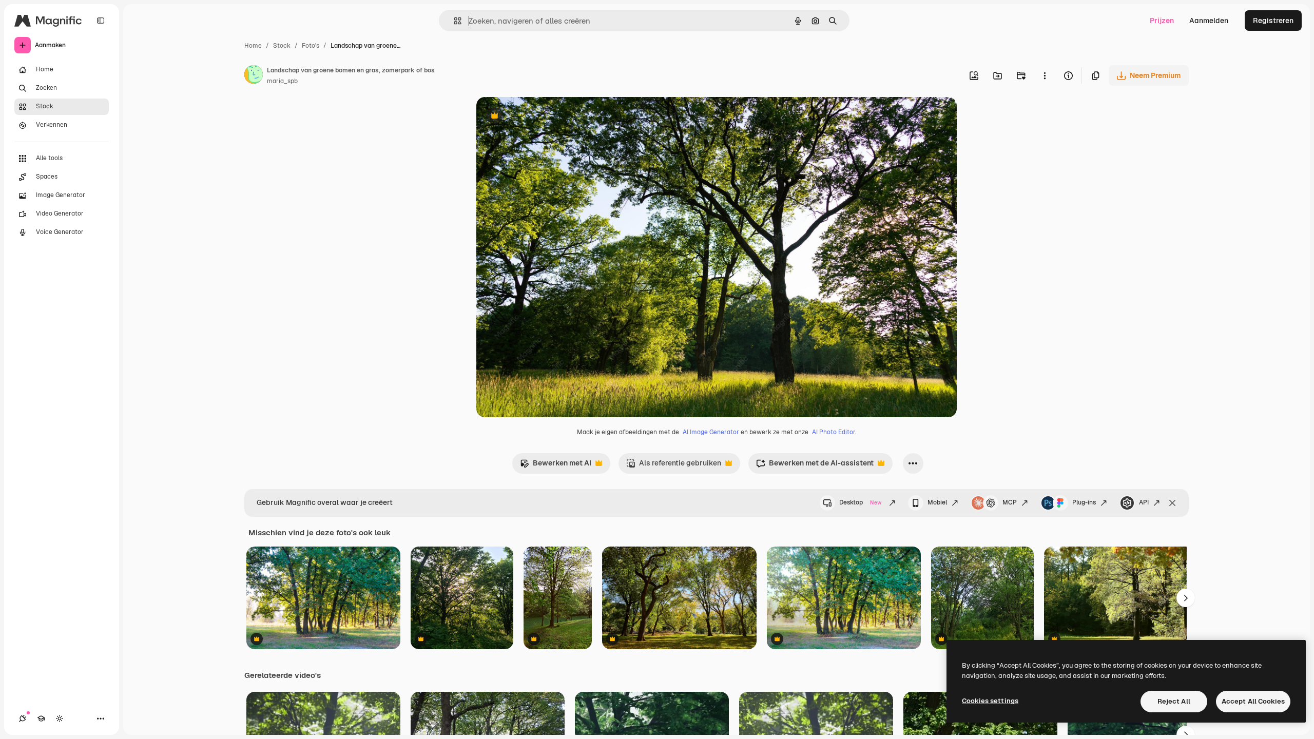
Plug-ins (1084, 502)
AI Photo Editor (833, 432)
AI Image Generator (711, 432)
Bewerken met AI (555, 465)
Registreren (1273, 20)
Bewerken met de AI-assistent (815, 465)
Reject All (1173, 701)
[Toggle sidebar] (100, 20)
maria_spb (282, 81)
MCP (1009, 502)
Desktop (860, 502)
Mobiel (937, 502)
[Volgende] (1185, 598)
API (1144, 502)
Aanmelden (1208, 20)
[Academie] (41, 718)
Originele (544, 117)
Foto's (310, 46)
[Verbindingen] (22, 718)
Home (253, 46)
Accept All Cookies (1253, 701)
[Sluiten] (1172, 503)
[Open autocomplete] (453, 21)
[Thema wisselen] (59, 718)
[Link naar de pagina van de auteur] (253, 76)
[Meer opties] (1044, 75)
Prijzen (1162, 20)
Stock (282, 46)
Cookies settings (990, 700)
